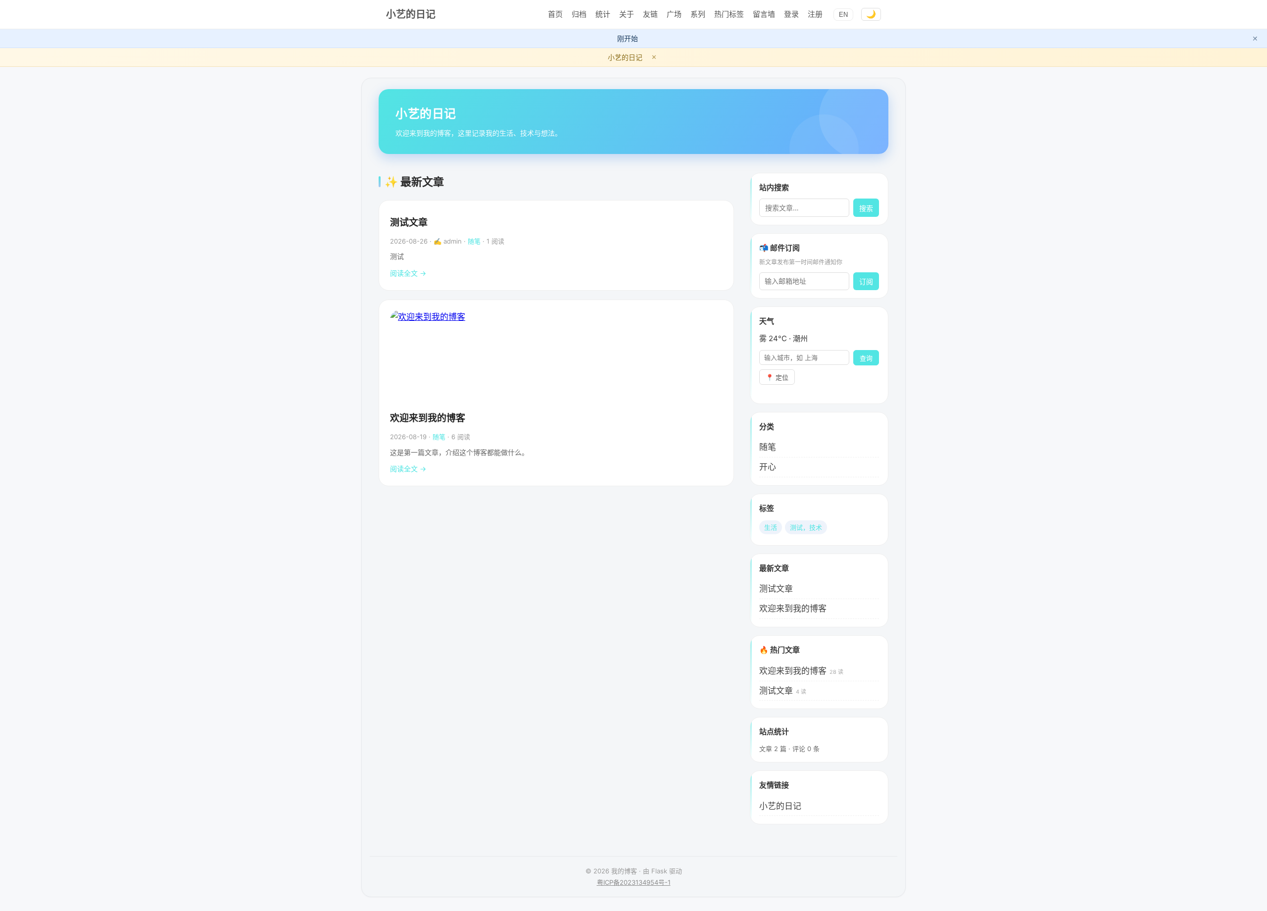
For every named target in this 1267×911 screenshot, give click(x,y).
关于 (626, 14)
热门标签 (729, 14)
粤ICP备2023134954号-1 (634, 882)
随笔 (474, 241)
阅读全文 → (408, 273)
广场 (674, 14)
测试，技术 (806, 527)
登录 (791, 14)
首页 (555, 14)
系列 (697, 14)
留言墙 (764, 14)
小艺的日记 (411, 14)
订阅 (866, 282)
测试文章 (409, 222)
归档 (579, 14)
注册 (815, 14)
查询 (866, 358)
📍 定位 (777, 377)
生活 (770, 527)
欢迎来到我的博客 (427, 418)
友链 (650, 14)
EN (843, 14)
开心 (767, 467)
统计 (602, 14)
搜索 (866, 208)
